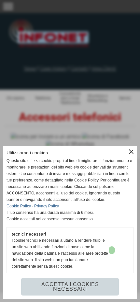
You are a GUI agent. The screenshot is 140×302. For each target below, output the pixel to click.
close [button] (131, 152)
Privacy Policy (46, 206)
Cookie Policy (19, 206)
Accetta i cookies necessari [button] (70, 287)
